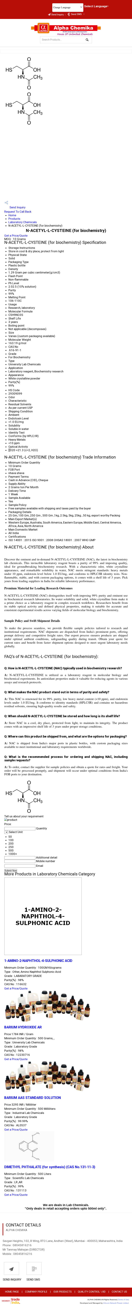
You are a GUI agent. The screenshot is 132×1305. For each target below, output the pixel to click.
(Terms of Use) (123, 1300)
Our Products (62, 1291)
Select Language (95, 6)
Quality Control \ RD (92, 1291)
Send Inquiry (17, 207)
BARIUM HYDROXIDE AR (23, 1027)
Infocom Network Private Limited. (116, 1303)
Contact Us (119, 1291)
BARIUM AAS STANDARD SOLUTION (32, 1098)
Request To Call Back (17, 211)
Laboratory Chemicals (22, 222)
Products (14, 218)
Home (12, 215)
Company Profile (36, 1291)
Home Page (12, 1291)
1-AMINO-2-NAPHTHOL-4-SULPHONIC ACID (38, 961)
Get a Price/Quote (16, 235)
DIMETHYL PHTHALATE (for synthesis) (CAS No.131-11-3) (49, 1167)
